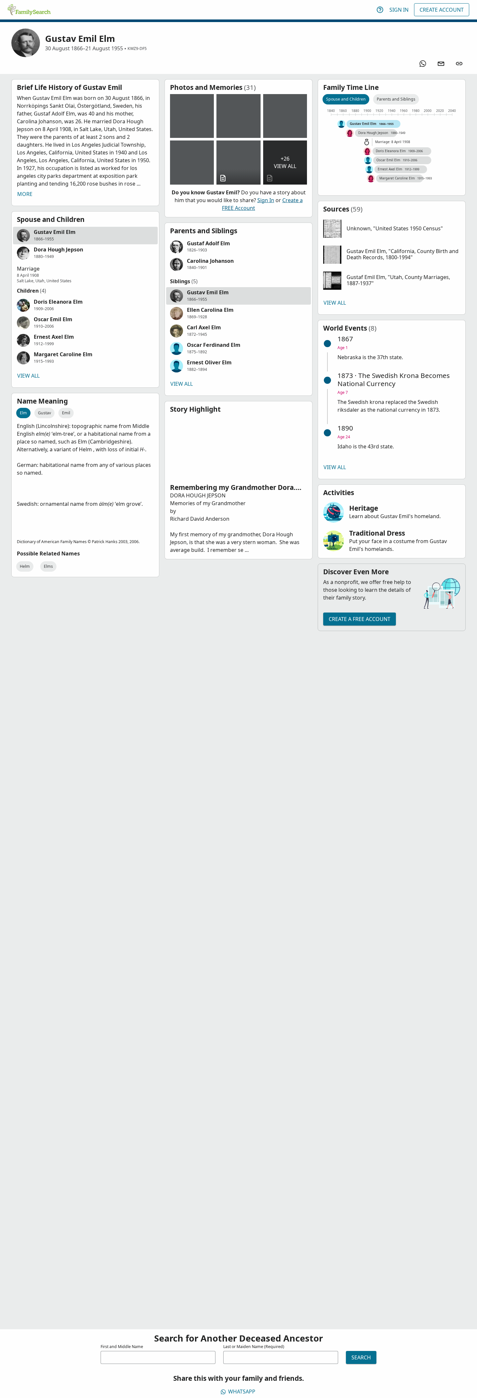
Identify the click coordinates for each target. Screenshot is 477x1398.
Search (361, 1357)
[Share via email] (440, 63)
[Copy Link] (459, 63)
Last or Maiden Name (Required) (253, 1346)
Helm (25, 566)
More (24, 194)
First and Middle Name (122, 1346)
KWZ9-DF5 (137, 48)
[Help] (379, 9)
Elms (48, 566)
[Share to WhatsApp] (422, 63)
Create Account (442, 9)
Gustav (44, 413)
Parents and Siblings (396, 99)
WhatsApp (241, 1391)
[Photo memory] (192, 116)
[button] (85, 235)
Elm (23, 413)
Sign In (399, 9)
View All (28, 375)
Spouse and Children (346, 99)
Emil (66, 413)
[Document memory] (238, 162)
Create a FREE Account (359, 619)
